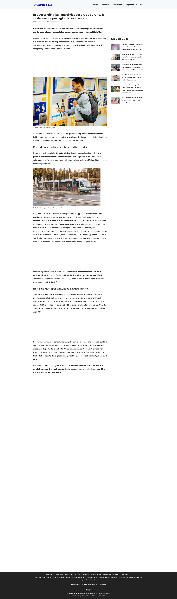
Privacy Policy (76, 596)
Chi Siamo (102, 596)
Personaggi (117, 5)
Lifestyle (95, 5)
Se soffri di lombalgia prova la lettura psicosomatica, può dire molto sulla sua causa (132, 77)
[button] (141, 4)
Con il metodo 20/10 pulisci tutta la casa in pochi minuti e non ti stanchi (132, 100)
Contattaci (102, 584)
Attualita (105, 5)
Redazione (94, 596)
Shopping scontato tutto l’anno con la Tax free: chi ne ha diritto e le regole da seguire (132, 57)
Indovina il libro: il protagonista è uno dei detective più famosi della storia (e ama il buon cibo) (132, 46)
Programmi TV (131, 5)
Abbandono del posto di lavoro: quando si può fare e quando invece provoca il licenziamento (132, 67)
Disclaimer (85, 596)
